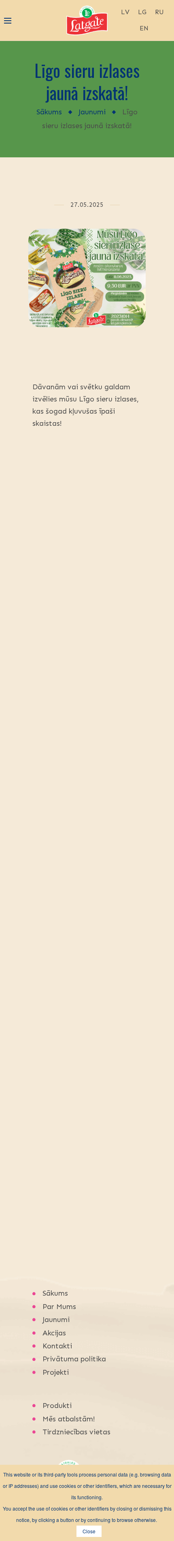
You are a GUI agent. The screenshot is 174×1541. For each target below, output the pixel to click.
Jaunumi (92, 111)
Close (89, 1531)
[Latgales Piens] (87, 19)
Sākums (49, 111)
